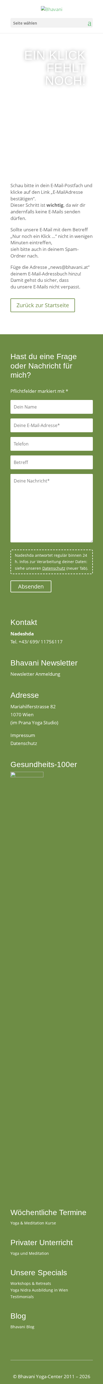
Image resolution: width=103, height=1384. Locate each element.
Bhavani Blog (22, 1326)
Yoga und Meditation (29, 1253)
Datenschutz (53, 568)
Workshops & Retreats (30, 1283)
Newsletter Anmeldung (35, 674)
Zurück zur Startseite (42, 305)
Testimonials (22, 1296)
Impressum (22, 735)
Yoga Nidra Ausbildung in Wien (39, 1290)
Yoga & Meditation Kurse (33, 1223)
